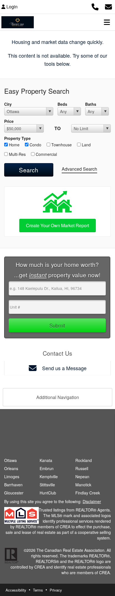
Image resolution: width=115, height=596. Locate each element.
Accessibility (16, 590)
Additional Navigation (57, 397)
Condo (34, 144)
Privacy (56, 590)
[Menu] (107, 22)
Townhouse (61, 144)
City (8, 104)
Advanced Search (79, 169)
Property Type (17, 138)
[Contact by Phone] (95, 6)
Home (14, 144)
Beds (62, 104)
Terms (38, 590)
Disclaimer (92, 501)
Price (9, 121)
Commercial (46, 154)
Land (86, 144)
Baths (90, 104)
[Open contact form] (108, 6)
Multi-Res (17, 154)
